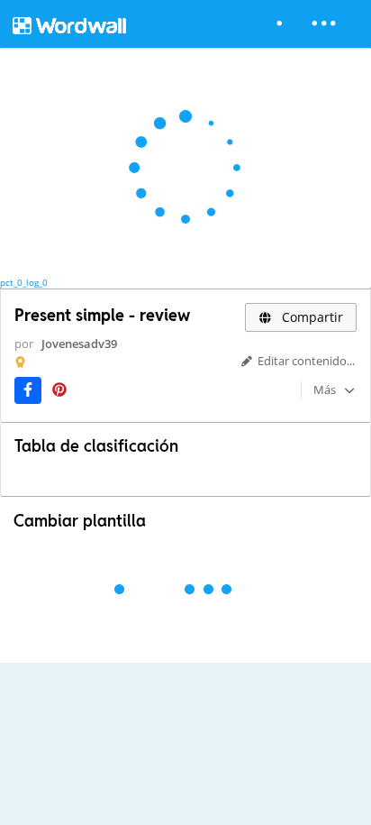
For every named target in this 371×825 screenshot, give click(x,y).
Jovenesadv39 (79, 343)
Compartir (310, 316)
